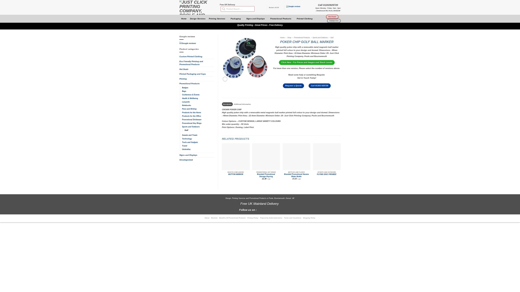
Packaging (236, 19)
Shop (289, 38)
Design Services (197, 19)
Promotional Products (280, 19)
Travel (184, 146)
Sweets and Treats (189, 135)
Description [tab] (227, 104)
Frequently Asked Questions (271, 218)
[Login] (263, 8)
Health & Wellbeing (190, 98)
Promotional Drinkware (191, 120)
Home (184, 19)
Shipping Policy (309, 218)
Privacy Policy (252, 218)
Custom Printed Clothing (190, 56)
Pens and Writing (189, 109)
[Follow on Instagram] (264, 209)
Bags (184, 91)
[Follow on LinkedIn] (274, 209)
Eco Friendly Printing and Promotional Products (191, 63)
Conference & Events (190, 95)
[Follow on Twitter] (269, 209)
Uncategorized (186, 160)
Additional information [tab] (242, 104)
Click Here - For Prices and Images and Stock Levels (306, 62)
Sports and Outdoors (191, 127)
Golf (186, 130)
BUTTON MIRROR (235, 174)
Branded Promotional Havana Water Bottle (296, 175)
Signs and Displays (255, 19)
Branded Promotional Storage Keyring (266, 175)
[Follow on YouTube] (278, 209)
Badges (185, 88)
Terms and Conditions (292, 218)
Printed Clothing (305, 19)
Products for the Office (191, 116)
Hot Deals (183, 69)
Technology (187, 139)
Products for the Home (191, 113)
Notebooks (186, 105)
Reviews (214, 218)
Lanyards (186, 102)
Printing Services (217, 19)
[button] (275, 7)
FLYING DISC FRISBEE (326, 174)
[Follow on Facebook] (260, 209)
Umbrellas (186, 149)
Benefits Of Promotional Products (232, 218)
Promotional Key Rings (192, 123)
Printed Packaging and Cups (192, 74)
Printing (183, 79)
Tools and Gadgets (190, 142)
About (207, 218)
